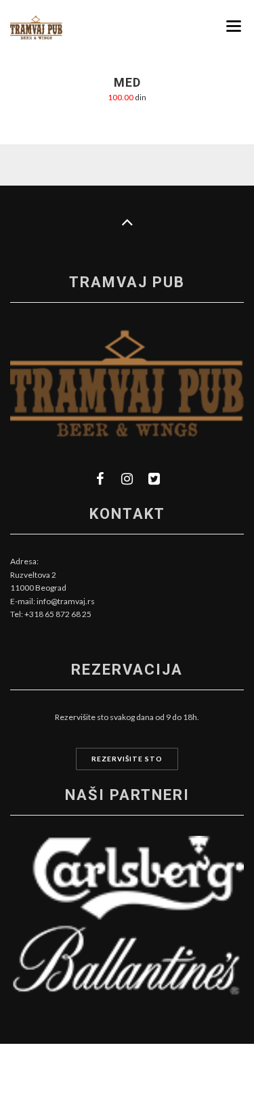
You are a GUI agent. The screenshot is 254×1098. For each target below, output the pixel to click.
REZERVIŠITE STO (127, 759)
